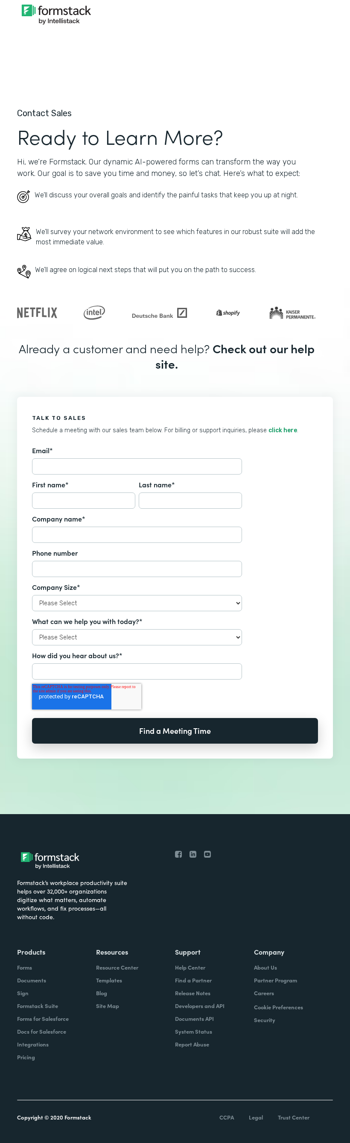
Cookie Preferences (278, 1007)
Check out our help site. (235, 356)
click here (282, 430)
